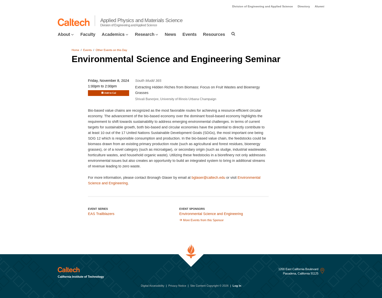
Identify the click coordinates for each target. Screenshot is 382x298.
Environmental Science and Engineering (211, 214)
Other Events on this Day (111, 50)
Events (189, 34)
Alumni (319, 6)
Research (144, 34)
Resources (214, 34)
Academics (113, 34)
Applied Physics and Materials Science (141, 22)
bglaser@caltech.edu (208, 178)
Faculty (87, 34)
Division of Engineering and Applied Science (262, 6)
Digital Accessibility (152, 285)
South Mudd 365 (148, 81)
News (170, 34)
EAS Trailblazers (101, 214)
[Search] (233, 34)
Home (75, 50)
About (64, 34)
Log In (237, 285)
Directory (304, 6)
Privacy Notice (177, 285)
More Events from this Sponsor (203, 220)
